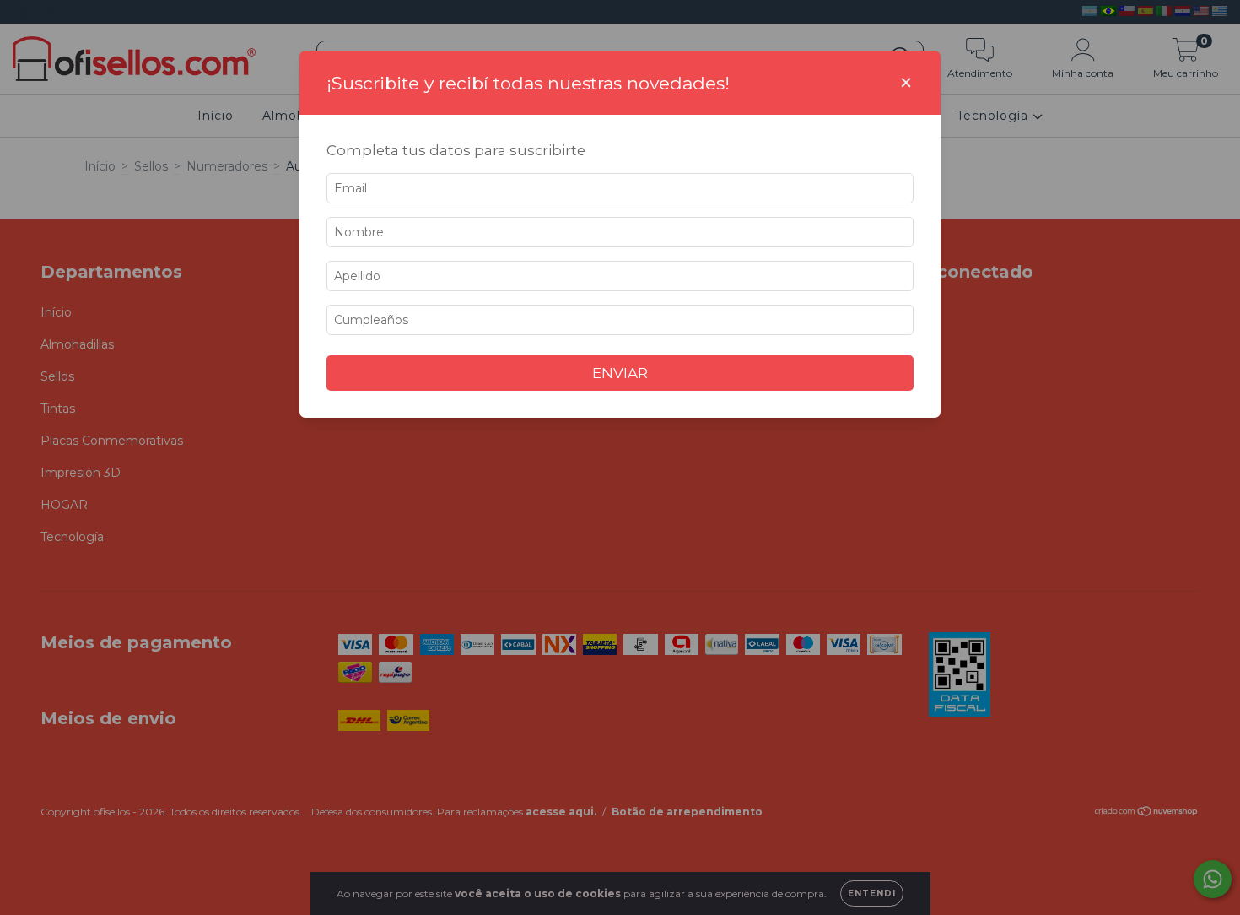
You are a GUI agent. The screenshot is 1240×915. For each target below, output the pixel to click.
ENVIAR (620, 373)
